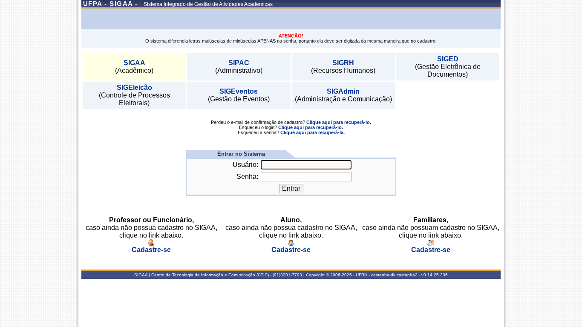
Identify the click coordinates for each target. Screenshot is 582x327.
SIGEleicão (134, 87)
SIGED (447, 59)
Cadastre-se (151, 249)
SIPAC (238, 62)
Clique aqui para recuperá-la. (312, 132)
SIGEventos (238, 91)
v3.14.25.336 (434, 274)
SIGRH (343, 62)
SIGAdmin (343, 91)
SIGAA (134, 62)
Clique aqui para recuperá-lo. (338, 122)
